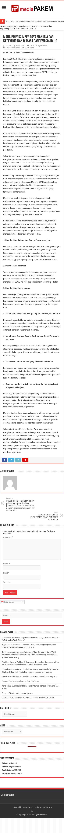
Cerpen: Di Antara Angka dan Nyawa (17, 693)
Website (6, 582)
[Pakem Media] (32, 7)
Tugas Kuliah (42, 46)
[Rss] (32, 811)
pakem (8, 46)
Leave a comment (13, 48)
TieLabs (48, 807)
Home (5, 26)
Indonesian (9, 602)
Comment (8, 537)
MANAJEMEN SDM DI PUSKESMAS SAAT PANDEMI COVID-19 (44, 516)
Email (6, 573)
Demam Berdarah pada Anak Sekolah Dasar (20, 681)
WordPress (27, 807)
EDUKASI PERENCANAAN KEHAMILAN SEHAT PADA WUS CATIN (28, 698)
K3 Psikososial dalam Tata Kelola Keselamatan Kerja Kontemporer (29, 676)
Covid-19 (13, 26)
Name (6, 564)
